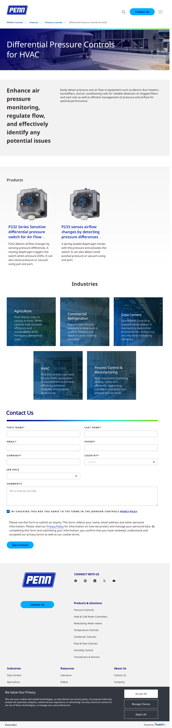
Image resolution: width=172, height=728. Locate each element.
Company (119, 682)
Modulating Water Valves (88, 623)
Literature (66, 675)
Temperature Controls (86, 630)
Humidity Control (83, 650)
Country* (91, 455)
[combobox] (121, 462)
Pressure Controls (53, 22)
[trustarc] (160, 724)
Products (34, 22)
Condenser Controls (85, 636)
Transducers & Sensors (87, 656)
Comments (14, 484)
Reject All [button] (141, 714)
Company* (14, 455)
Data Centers (14, 675)
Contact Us (142, 12)
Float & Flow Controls (85, 643)
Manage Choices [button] (141, 704)
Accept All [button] (141, 693)
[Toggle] (160, 11)
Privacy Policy (128, 511)
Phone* (89, 441)
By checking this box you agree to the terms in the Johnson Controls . (74, 511)
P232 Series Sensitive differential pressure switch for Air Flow (27, 231)
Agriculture (13, 682)
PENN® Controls (15, 22)
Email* (12, 441)
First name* (16, 427)
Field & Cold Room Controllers (91, 616)
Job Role (13, 469)
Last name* (92, 427)
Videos (64, 682)
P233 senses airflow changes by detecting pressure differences (80, 231)
